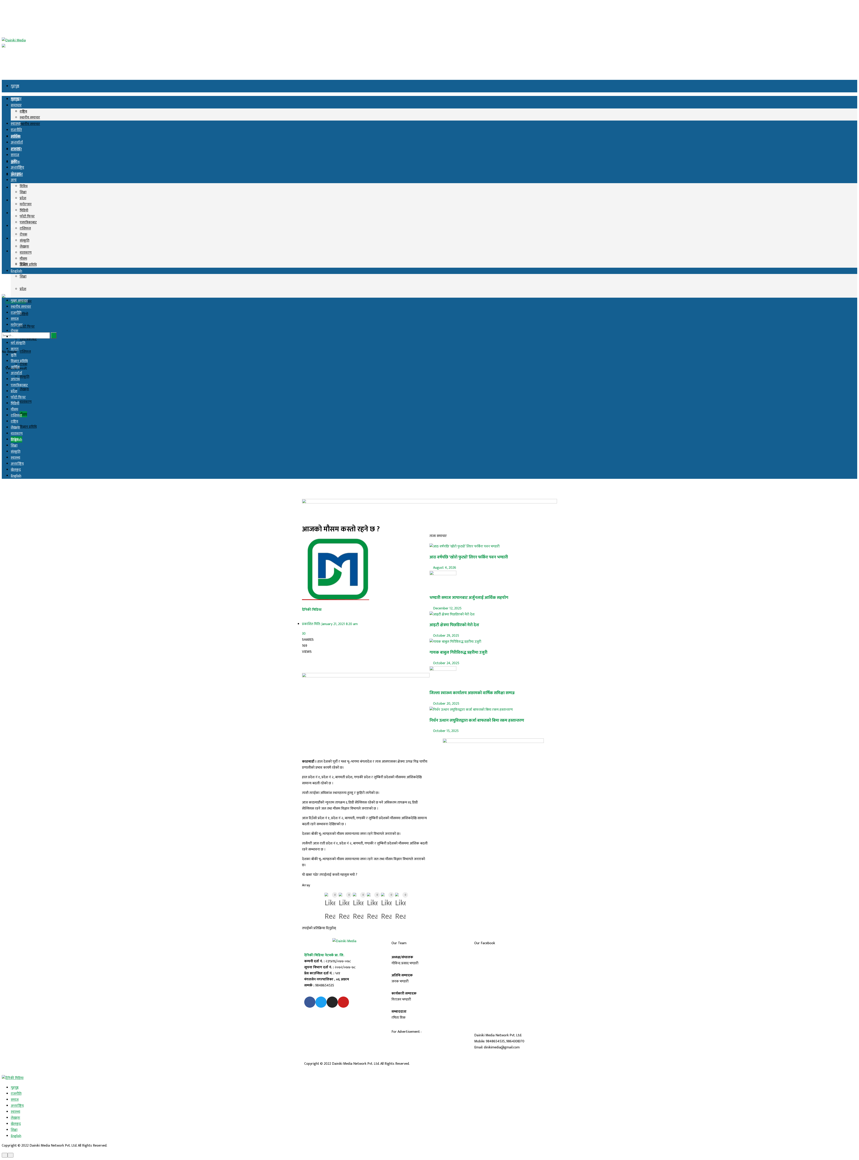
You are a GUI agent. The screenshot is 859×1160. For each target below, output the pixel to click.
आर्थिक (15, 136)
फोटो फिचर (27, 327)
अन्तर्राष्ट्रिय (17, 226)
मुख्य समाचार (19, 301)
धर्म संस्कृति (18, 343)
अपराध (15, 149)
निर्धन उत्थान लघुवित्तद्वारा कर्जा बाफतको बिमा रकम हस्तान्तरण (477, 720)
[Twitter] (321, 1002)
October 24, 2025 (445, 663)
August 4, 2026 (444, 568)
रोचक (23, 234)
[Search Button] (54, 335)
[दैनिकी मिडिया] (12, 1078)
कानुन (15, 349)
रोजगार (15, 337)
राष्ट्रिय (23, 111)
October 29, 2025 (445, 636)
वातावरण (26, 402)
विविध (24, 186)
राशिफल (25, 352)
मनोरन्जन (26, 204)
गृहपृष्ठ (15, 86)
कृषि (14, 213)
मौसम (23, 414)
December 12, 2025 (446, 608)
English (16, 271)
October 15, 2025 (445, 731)
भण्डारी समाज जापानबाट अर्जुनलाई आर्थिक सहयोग (469, 597)
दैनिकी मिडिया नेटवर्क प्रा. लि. (324, 955)
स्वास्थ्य (16, 124)
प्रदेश (23, 289)
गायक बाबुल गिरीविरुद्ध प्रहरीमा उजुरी (458, 652)
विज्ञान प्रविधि (28, 427)
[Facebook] (309, 1002)
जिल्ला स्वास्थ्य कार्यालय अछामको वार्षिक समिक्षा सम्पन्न (472, 692)
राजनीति (16, 130)
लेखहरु (24, 389)
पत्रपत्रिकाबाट (28, 222)
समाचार (16, 105)
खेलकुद (16, 174)
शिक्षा (23, 277)
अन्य (14, 251)
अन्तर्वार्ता (17, 142)
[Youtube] (343, 1002)
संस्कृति (24, 241)
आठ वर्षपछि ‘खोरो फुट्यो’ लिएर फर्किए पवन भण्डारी (469, 557)
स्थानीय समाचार (30, 124)
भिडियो (24, 314)
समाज (15, 200)
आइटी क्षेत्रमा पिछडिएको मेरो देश (454, 624)
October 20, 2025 (445, 704)
